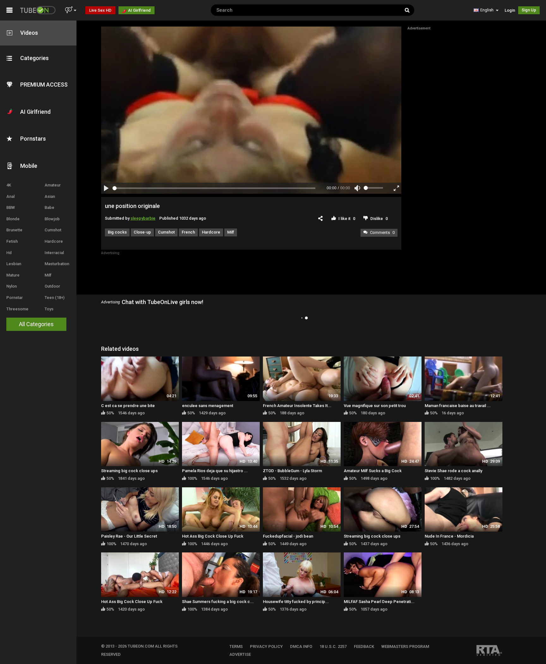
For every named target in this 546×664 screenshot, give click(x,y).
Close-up (142, 232)
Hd (9, 252)
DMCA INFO (301, 646)
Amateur (53, 185)
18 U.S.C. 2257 (333, 646)
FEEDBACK (364, 646)
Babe (49, 207)
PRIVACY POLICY (266, 646)
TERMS (236, 646)
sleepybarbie (142, 218)
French (188, 232)
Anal (10, 196)
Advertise (240, 654)
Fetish (12, 241)
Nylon (11, 286)
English (487, 10)
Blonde (13, 218)
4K (8, 185)
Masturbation (57, 263)
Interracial (54, 252)
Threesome (17, 309)
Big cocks (117, 232)
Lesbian (13, 263)
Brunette (14, 230)
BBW (10, 207)
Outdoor (52, 286)
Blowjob (52, 218)
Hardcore (54, 241)
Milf (48, 275)
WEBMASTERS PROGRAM (405, 646)
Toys (49, 309)
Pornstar (14, 297)
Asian (50, 196)
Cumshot (53, 230)
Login (510, 10)
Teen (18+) (54, 297)
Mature (13, 275)
